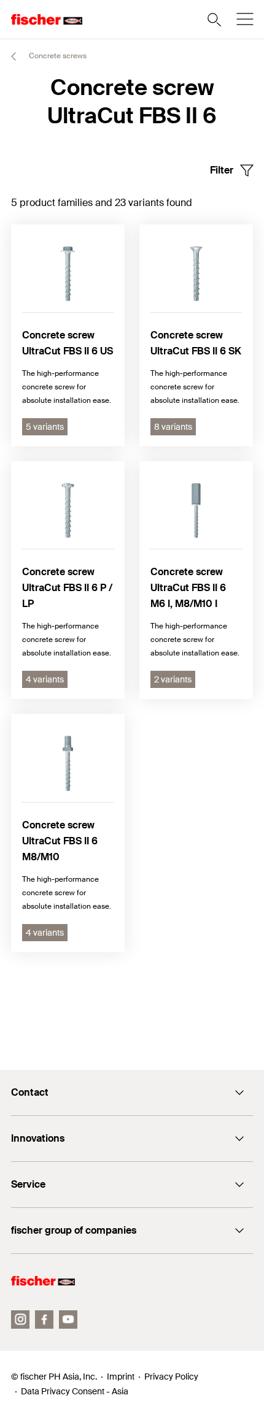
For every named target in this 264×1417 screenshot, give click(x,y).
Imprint (120, 1376)
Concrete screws (57, 56)
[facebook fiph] (44, 1319)
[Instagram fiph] (20, 1319)
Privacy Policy (171, 1376)
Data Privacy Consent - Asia (74, 1391)
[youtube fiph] (68, 1319)
